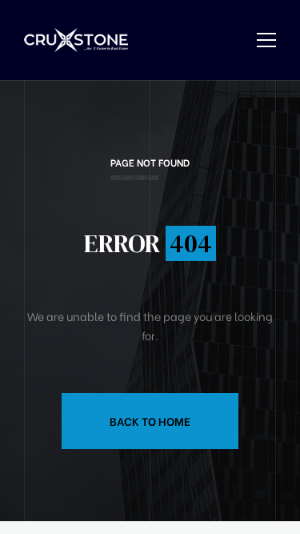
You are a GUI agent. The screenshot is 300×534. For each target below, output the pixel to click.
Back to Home (150, 420)
